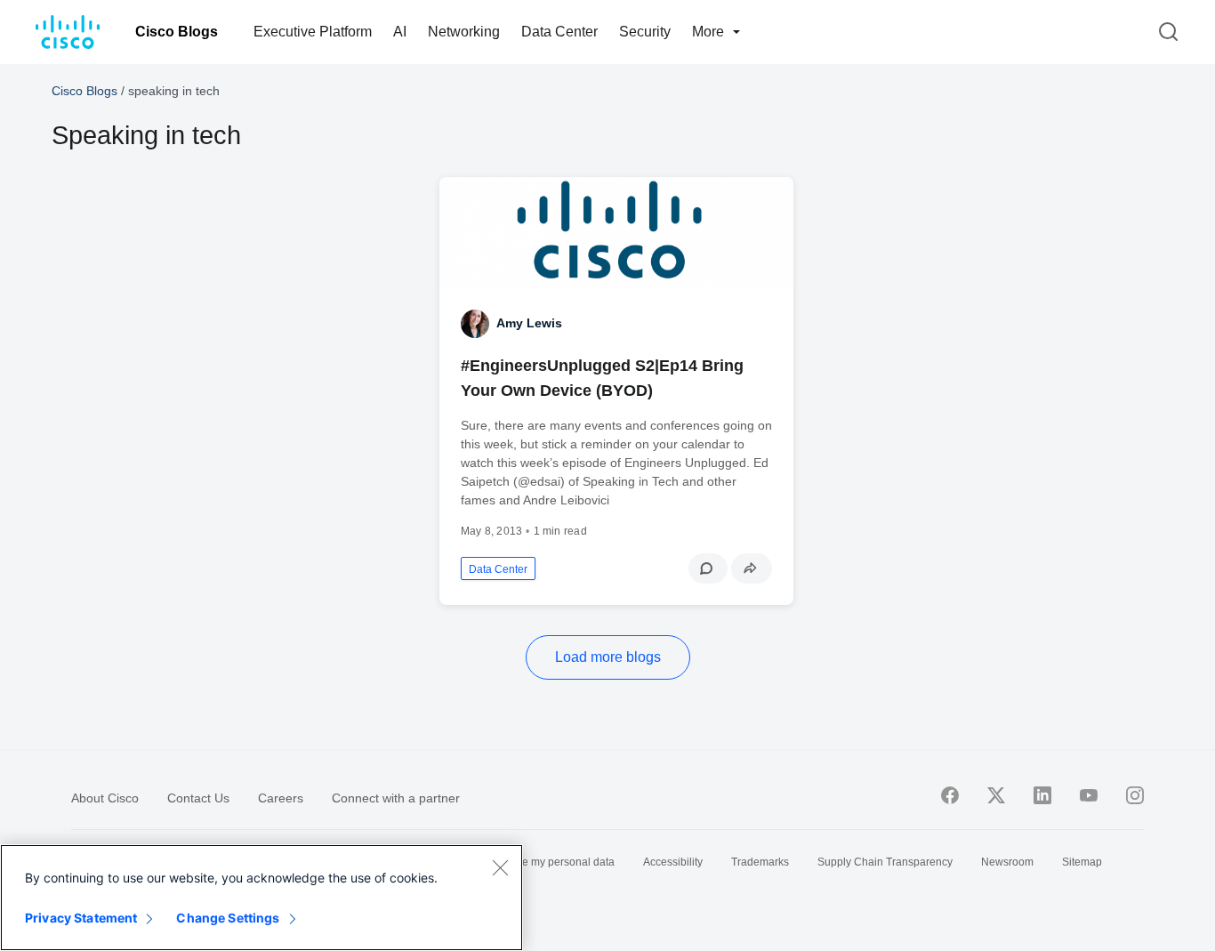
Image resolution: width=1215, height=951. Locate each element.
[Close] (500, 867)
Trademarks (760, 862)
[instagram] (1135, 795)
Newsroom (1007, 862)
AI (399, 31)
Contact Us (198, 798)
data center (498, 569)
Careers (280, 798)
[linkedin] (1042, 795)
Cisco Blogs (176, 31)
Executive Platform (312, 31)
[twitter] (996, 795)
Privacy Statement (81, 917)
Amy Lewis (529, 323)
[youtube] (1089, 795)
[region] (261, 897)
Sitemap (1082, 862)
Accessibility (673, 862)
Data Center (559, 31)
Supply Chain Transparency (885, 862)
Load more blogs (608, 657)
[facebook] (950, 795)
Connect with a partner (396, 798)
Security (645, 31)
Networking (464, 31)
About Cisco (105, 798)
